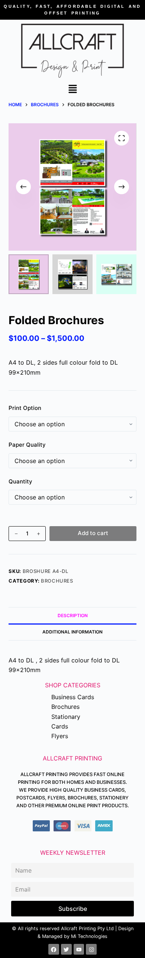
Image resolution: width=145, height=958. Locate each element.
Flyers (59, 736)
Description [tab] (73, 615)
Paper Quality (27, 444)
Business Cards (72, 697)
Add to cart (93, 533)
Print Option (25, 407)
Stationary (65, 716)
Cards (59, 726)
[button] (72, 90)
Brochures (57, 581)
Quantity (20, 481)
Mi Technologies (89, 936)
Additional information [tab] (72, 632)
